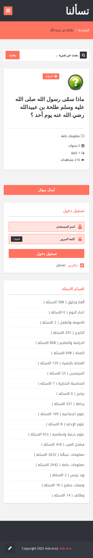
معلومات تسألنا (59, 454)
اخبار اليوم (66, 312)
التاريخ (67, 332)
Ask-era (65, 548)
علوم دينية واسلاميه (56, 434)
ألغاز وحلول (64, 302)
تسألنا (77, 10)
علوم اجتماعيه (61, 414)
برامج (70, 393)
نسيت (16, 239)
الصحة (67, 353)
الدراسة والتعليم (59, 343)
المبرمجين (65, 373)
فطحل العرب (62, 444)
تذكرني (73, 265)
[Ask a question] (10, 548)
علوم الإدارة (65, 424)
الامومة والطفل (62, 322)
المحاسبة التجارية (61, 383)
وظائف (68, 495)
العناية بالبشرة (61, 363)
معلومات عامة (70, 136)
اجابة (75, 153)
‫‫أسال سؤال (46, 189)
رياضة (68, 404)
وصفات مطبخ (63, 485)
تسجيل (60, 265)
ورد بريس (67, 475)
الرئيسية (83, 30)
